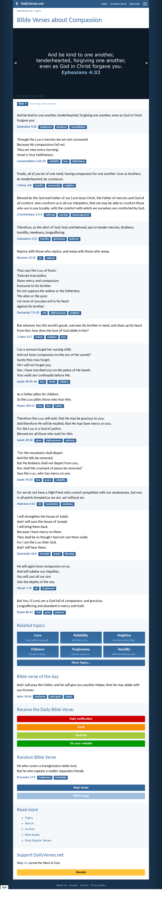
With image (81, 796)
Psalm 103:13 (25, 406)
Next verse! (81, 787)
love (65, 161)
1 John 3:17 (24, 337)
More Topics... (81, 662)
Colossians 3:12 (27, 239)
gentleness (59, 239)
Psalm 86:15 (25, 612)
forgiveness (46, 127)
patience (74, 239)
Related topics (31, 625)
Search (29, 823)
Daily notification (81, 719)
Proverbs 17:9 (26, 777)
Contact (84, 885)
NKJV (21, 104)
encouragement (80, 215)
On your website (81, 743)
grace (39, 440)
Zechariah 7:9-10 (28, 312)
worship (63, 215)
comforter (40, 697)
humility (39, 185)
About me (61, 885)
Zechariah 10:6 (27, 553)
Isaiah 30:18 (25, 440)
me (26, 863)
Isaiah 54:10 (25, 479)
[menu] (145, 5)
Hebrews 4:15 (26, 504)
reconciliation (78, 127)
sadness (50, 258)
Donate (81, 872)
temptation (52, 504)
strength (44, 554)
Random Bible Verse (36, 757)
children (64, 382)
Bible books (32, 835)
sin (39, 504)
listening (69, 554)
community (54, 185)
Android (81, 735)
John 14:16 (24, 696)
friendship (60, 777)
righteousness (58, 313)
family (52, 382)
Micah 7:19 (24, 588)
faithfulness (78, 161)
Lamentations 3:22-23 (31, 161)
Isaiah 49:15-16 (27, 381)
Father (58, 406)
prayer (57, 554)
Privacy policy (98, 885)
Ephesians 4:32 (27, 126)
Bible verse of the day (38, 676)
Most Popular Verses (38, 840)
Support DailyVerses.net (40, 855)
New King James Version (43, 104)
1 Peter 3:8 (24, 185)
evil (44, 313)
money (39, 337)
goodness (62, 127)
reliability (54, 161)
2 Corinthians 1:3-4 (29, 214)
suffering (50, 215)
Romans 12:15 (26, 257)
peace (48, 480)
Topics (104, 4)
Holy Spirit (55, 697)
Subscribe (134, 4)
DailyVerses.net (25, 11)
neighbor (69, 185)
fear (49, 406)
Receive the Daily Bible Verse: (45, 710)
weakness (67, 504)
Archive (30, 829)
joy (40, 258)
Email (81, 727)
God (38, 612)
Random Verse (118, 4)
